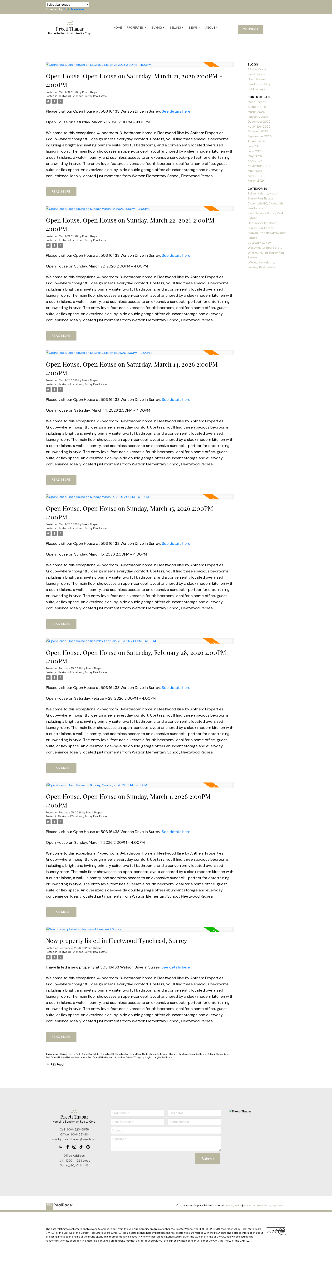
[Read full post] (140, 67)
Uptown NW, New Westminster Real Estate (78, 1057)
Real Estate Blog (259, 84)
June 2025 (255, 151)
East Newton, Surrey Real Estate (152, 1054)
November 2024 (259, 166)
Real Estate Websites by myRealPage (264, 1205)
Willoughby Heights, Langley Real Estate (153, 1057)
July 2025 (254, 146)
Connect (251, 29)
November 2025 (259, 127)
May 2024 (255, 171)
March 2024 (256, 181)
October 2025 (258, 131)
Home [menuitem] (118, 28)
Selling (175, 28)
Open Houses (257, 79)
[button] (250, 29)
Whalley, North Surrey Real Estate (116, 1057)
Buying (157, 28)
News (193, 28)
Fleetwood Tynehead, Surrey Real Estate (82, 96)
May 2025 (255, 156)
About (210, 28)
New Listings (256, 74)
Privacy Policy (234, 1205)
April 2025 (255, 161)
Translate (77, 9)
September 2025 (260, 136)
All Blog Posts (257, 69)
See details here (176, 111)
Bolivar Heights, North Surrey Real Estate (80, 1054)
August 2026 (257, 107)
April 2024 (255, 176)
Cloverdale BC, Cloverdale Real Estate (118, 1054)
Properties (135, 28)
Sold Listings (256, 89)
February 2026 (258, 117)
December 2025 (259, 122)
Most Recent (257, 102)
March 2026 (256, 112)
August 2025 (257, 141)
